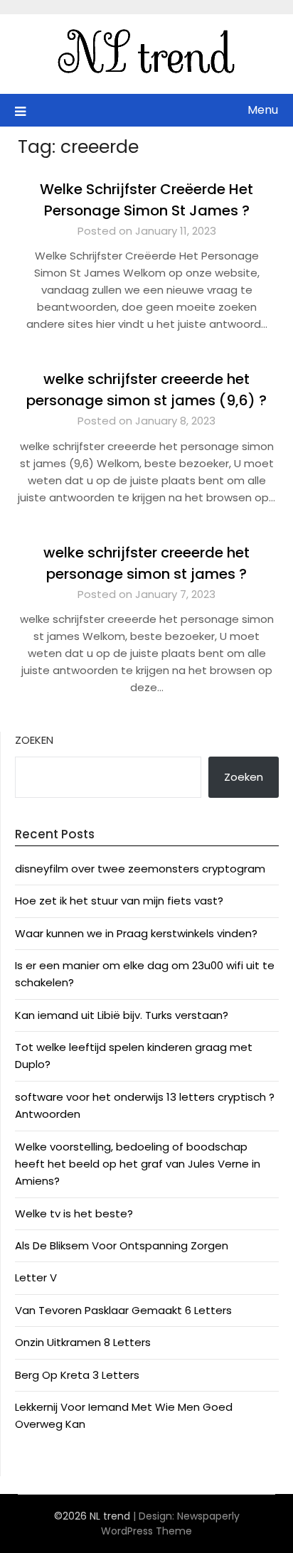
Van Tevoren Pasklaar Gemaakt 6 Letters (123, 1310)
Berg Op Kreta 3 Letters (77, 1374)
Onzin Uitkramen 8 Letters (83, 1342)
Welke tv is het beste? (74, 1213)
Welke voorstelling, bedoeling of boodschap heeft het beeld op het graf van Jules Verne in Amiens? (137, 1164)
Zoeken (34, 739)
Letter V (36, 1277)
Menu (262, 110)
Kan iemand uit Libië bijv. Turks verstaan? (121, 1015)
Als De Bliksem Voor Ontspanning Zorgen (121, 1245)
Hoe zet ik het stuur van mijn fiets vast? (119, 900)
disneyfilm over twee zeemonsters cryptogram (140, 868)
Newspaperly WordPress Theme (170, 1523)
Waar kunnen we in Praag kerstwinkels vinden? (136, 933)
